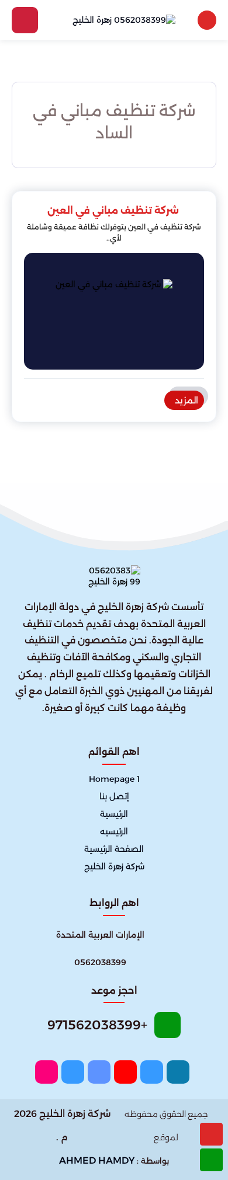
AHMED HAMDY (96, 1160)
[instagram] (46, 1072)
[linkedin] (99, 1072)
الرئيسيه (114, 831)
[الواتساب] (211, 1160)
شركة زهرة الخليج (114, 867)
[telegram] (72, 1072)
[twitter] (151, 1072)
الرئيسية (114, 814)
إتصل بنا (114, 796)
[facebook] (178, 1072)
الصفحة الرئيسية (114, 849)
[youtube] (125, 1072)
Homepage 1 (114, 779)
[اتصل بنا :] (211, 1134)
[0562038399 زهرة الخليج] (123, 20)
